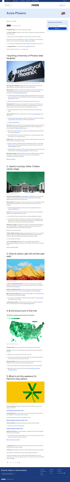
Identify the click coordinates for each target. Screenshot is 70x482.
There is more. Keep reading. (12, 247)
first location (27, 290)
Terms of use (59, 471)
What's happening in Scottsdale (13, 439)
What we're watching (11, 159)
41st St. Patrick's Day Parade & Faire (15, 410)
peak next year (32, 130)
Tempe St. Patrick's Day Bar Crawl (15, 428)
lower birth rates (16, 132)
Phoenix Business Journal (29, 303)
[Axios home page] (3, 1)
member (28, 46)
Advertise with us (43, 471)
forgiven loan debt (23, 150)
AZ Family (38, 290)
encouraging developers (12, 243)
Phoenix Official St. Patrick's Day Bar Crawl (17, 420)
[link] (8, 462)
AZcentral (17, 286)
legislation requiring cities (25, 233)
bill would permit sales (15, 207)
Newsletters (52, 469)
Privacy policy (59, 469)
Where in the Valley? (30, 40)
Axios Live (51, 471)
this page (12, 458)
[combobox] (16, 1)
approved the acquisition (28, 95)
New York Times (19, 128)
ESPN (23, 295)
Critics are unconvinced (13, 122)
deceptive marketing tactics (20, 92)
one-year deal (40, 297)
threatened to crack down (28, 196)
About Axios (42, 469)
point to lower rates (16, 118)
